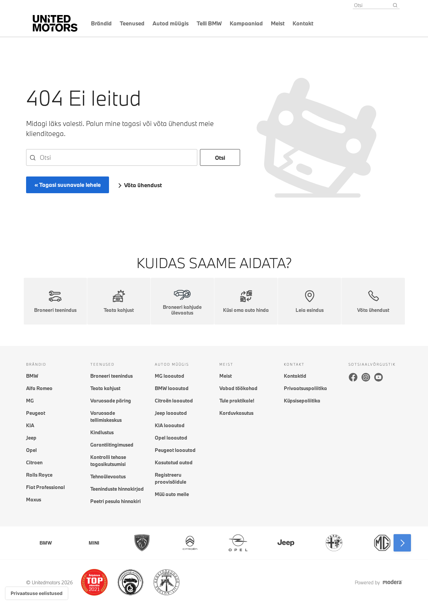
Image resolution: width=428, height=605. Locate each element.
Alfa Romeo (39, 388)
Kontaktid (295, 376)
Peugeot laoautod (175, 450)
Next (402, 543)
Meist (278, 23)
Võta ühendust (143, 185)
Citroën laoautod (174, 400)
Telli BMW (209, 23)
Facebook (353, 377)
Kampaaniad (246, 23)
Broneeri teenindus (111, 376)
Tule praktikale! (236, 400)
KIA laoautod (170, 425)
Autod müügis (170, 23)
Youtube (378, 377)
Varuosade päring (110, 400)
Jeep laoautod (171, 413)
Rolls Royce (39, 475)
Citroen (34, 462)
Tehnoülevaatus (108, 476)
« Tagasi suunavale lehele (67, 184)
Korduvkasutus (236, 413)
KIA (30, 425)
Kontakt (303, 23)
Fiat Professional (45, 487)
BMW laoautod (172, 388)
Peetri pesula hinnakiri (115, 501)
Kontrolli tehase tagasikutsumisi (108, 460)
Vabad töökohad (238, 388)
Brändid (101, 23)
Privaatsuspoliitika (305, 388)
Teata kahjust (105, 388)
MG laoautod (169, 376)
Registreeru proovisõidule (170, 478)
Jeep (31, 438)
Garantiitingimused (111, 445)
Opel (31, 450)
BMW (32, 376)
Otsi (220, 157)
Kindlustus (102, 432)
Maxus (33, 499)
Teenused (132, 23)
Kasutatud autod (174, 462)
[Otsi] (395, 5)
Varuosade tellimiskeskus (106, 416)
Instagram (365, 377)
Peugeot (35, 413)
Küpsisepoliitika (302, 400)
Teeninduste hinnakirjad (117, 489)
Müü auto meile (172, 494)
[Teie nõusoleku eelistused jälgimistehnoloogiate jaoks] (36, 593)
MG (30, 400)
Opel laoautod (171, 438)
